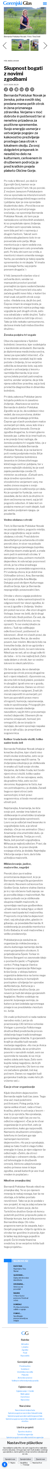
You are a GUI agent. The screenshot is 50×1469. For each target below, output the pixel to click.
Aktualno (25, 1344)
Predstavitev (25, 1366)
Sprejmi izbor (25, 1459)
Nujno (12, 1463)
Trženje (26, 1465)
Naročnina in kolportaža (25, 1410)
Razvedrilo (25, 1356)
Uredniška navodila (25, 1372)
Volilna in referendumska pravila (25, 1381)
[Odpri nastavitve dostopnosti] (4, 1464)
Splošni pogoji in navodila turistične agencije (25, 1437)
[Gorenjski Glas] (25, 1333)
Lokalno (25, 1347)
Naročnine (25, 1400)
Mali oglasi (25, 1394)
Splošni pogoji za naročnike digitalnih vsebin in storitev (25, 1420)
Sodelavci (25, 1369)
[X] (11, 89)
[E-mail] (22, 89)
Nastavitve (37, 1463)
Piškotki (25, 1375)
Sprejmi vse (10, 1459)
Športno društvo (25, 1431)
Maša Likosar (13, 61)
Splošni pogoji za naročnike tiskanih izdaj (25, 1413)
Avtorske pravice (25, 1378)
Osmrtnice (25, 1397)
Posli (25, 1353)
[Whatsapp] (27, 89)
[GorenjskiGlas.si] (17, 3)
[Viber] (32, 89)
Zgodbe (25, 1350)
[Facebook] (6, 89)
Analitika (24, 1463)
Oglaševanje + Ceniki (25, 1391)
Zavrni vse (40, 1459)
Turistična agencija (25, 1434)
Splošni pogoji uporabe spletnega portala (25, 1416)
